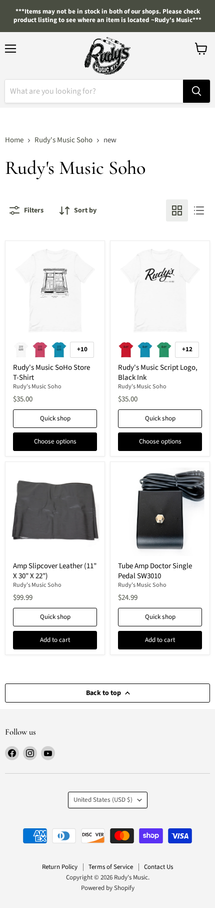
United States (103, 799)
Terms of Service (110, 866)
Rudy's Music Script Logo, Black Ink (158, 372)
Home (14, 140)
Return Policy (60, 866)
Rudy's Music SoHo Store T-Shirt (51, 372)
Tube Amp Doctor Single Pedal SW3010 (155, 571)
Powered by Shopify (107, 887)
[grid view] (177, 210)
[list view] (199, 210)
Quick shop (55, 418)
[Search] (196, 91)
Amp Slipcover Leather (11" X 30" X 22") (54, 571)
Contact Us (158, 866)
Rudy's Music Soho (63, 140)
